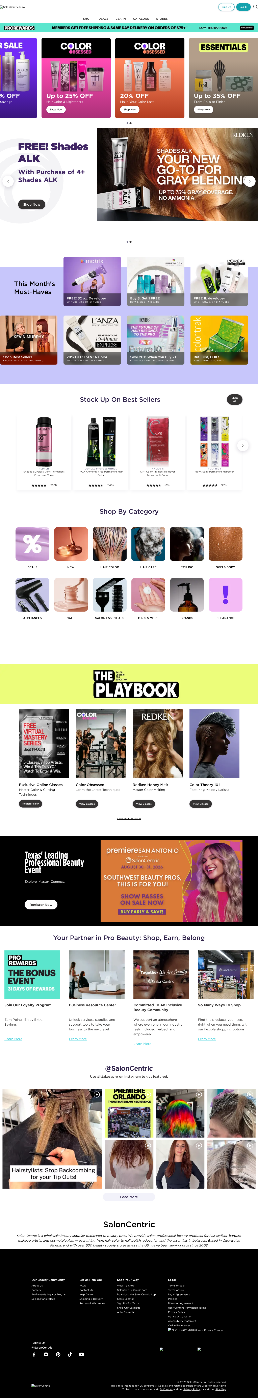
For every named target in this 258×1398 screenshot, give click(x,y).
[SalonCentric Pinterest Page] (58, 1355)
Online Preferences (179, 1325)
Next (250, 181)
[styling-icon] (187, 544)
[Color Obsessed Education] (101, 743)
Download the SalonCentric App (136, 1294)
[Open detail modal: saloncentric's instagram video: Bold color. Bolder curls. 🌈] (180, 1113)
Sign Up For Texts (128, 1303)
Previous (8, 181)
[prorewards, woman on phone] (32, 974)
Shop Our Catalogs (128, 1307)
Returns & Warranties (92, 1303)
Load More (120, 1198)
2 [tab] (130, 123)
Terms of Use (176, 1289)
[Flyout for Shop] (87, 21)
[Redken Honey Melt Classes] (158, 743)
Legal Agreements (179, 1294)
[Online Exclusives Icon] (187, 595)
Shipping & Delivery (91, 1298)
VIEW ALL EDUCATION (129, 818)
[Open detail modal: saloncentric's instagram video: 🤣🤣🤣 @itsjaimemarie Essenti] (231, 1164)
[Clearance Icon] (225, 595)
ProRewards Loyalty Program (49, 1294)
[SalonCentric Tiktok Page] (70, 1355)
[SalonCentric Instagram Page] (46, 1355)
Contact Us (86, 1289)
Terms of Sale (176, 1285)
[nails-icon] (71, 595)
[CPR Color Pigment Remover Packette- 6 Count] (157, 441)
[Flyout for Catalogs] (141, 21)
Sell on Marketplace (43, 1298)
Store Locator (125, 1298)
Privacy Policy (176, 1312)
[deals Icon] (32, 544)
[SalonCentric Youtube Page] (81, 1355)
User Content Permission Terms (187, 1307)
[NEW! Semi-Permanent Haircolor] (214, 441)
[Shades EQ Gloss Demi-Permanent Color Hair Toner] (43, 441)
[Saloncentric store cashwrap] (226, 974)
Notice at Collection (180, 1316)
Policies (172, 1298)
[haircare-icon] (148, 544)
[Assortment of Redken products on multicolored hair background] (177, 174)
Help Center (86, 1294)
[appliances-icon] (32, 595)
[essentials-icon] (110, 595)
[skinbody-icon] (225, 544)
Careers (36, 1289)
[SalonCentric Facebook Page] (33, 1355)
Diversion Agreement (180, 1303)
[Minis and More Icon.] (148, 595)
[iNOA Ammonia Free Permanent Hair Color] (100, 441)
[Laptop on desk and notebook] (97, 974)
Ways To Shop (125, 1285)
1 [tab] (127, 123)
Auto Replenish (126, 1312)
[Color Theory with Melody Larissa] (214, 743)
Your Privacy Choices (210, 1330)
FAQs (82, 1285)
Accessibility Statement (182, 1320)
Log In (243, 6)
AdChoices (166, 1389)
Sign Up (226, 6)
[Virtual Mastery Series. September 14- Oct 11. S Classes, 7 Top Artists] (44, 743)
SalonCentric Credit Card (132, 1289)
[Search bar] (255, 7)
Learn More (13, 1039)
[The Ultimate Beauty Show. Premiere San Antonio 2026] (171, 881)
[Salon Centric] (12, 7)
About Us (37, 1285)
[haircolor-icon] (110, 544)
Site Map (220, 1389)
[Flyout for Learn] (121, 21)
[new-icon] (71, 544)
